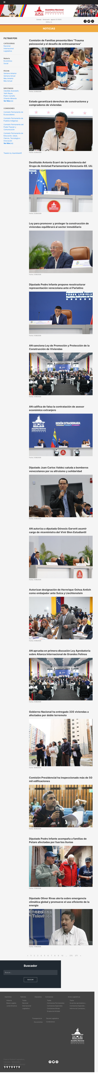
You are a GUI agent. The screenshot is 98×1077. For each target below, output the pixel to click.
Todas (24, 1000)
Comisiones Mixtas (53, 1008)
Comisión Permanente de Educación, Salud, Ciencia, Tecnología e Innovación (13, 137)
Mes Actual (8, 81)
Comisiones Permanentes (55, 1003)
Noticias (23, 997)
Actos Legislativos (74, 997)
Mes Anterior (8, 78)
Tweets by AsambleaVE (13, 153)
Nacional (7, 46)
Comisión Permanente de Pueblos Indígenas (13, 119)
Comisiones (49, 997)
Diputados (38, 997)
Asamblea (8, 997)
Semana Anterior (10, 73)
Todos (72, 1000)
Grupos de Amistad (53, 1011)
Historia (9, 1000)
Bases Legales (11, 1003)
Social (6, 63)
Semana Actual (9, 76)
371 (76, 956)
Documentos (38, 1022)
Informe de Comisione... (78, 1008)
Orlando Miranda (10, 98)
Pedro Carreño (9, 96)
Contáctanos (50, 1022)
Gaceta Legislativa (52, 1018)
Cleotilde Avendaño (11, 91)
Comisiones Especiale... (77, 1006)
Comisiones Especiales (54, 1006)
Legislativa (8, 51)
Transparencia (37, 1018)
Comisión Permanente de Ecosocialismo (13, 113)
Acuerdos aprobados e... (78, 1003)
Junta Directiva (11, 1006)
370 (71, 956)
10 (62, 956)
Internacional (9, 48)
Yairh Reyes (8, 93)
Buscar (30, 980)
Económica (8, 61)
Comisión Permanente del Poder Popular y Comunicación (13, 126)
